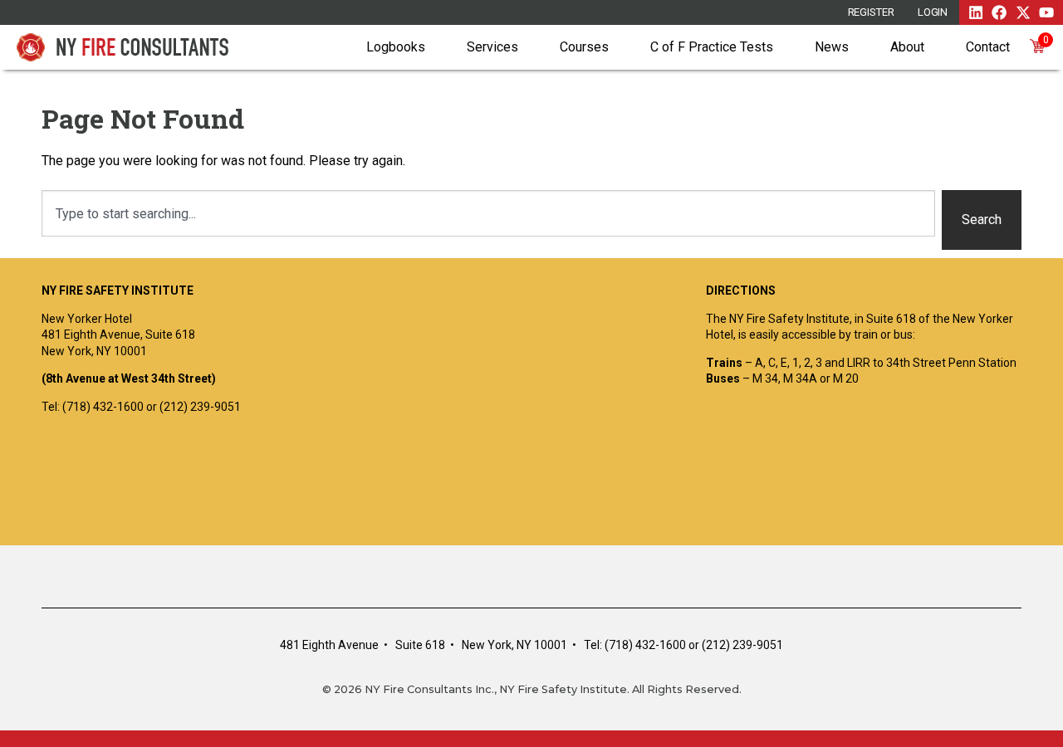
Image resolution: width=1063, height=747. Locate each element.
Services (492, 47)
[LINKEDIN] (975, 12)
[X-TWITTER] (1023, 12)
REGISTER (871, 12)
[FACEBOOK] (999, 12)
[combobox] (488, 213)
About (907, 47)
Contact (988, 47)
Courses (584, 47)
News (832, 47)
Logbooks (395, 47)
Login (933, 12)
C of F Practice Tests (711, 47)
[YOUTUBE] (1046, 12)
